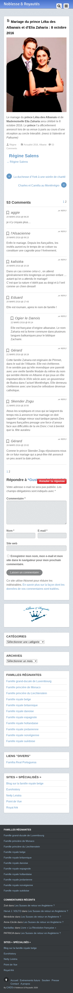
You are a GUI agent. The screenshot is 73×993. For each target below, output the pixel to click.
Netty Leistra (13, 795)
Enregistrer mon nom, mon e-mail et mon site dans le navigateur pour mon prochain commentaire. (34, 560)
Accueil (14, 980)
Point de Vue (14, 801)
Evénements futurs (30, 980)
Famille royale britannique (22, 705)
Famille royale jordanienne (22, 729)
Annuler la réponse (52, 481)
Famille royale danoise (20, 711)
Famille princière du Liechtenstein (26, 693)
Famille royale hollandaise (22, 723)
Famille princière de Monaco (23, 687)
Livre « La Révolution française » (38, 927)
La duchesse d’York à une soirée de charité (37, 176)
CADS (9, 987)
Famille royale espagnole (21, 717)
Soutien (46, 980)
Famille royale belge (18, 699)
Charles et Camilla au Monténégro (41, 185)
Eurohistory (13, 789)
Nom (10, 530)
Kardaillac (9, 927)
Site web (11, 543)
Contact (15, 983)
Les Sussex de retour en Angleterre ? (35, 905)
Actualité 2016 (31, 144)
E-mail (42, 530)
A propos (25, 983)
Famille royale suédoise (20, 741)
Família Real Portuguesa (21, 762)
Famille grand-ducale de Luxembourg (28, 681)
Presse (55, 980)
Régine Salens (24, 155)
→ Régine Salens (17, 161)
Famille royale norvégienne (22, 735)
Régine (13, 144)
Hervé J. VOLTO (12, 911)
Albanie (43, 144)
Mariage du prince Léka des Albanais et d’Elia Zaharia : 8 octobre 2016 (36, 27)
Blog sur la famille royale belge (24, 783)
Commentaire (15, 498)
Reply (64, 211)
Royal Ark (12, 807)
